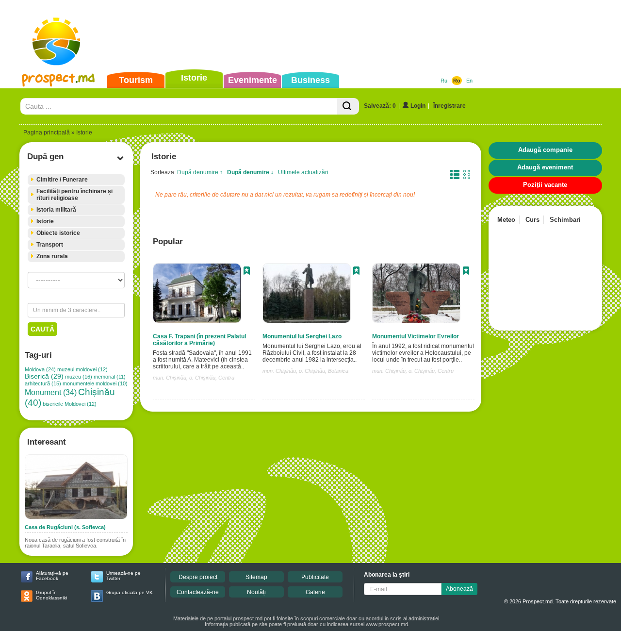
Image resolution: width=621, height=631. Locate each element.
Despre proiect (198, 577)
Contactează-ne (198, 592)
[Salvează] (247, 272)
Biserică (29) (44, 376)
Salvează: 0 (380, 105)
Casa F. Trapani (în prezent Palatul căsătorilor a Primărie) (199, 340)
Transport (49, 244)
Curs (532, 219)
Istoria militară (56, 209)
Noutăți (256, 592)
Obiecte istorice (58, 233)
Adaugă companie (545, 149)
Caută (42, 329)
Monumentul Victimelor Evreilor (415, 336)
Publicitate (315, 577)
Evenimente (252, 80)
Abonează (459, 588)
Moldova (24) (40, 369)
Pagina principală (46, 132)
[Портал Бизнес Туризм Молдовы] (58, 51)
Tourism (136, 80)
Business (310, 80)
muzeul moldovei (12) (82, 369)
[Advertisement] (295, 36)
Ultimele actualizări (303, 172)
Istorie (194, 78)
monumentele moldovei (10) (95, 383)
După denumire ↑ (200, 172)
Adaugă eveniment (545, 167)
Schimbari (565, 219)
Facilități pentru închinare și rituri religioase (74, 194)
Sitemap (256, 577)
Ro (456, 80)
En (469, 80)
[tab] (76, 179)
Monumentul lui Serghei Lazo (302, 336)
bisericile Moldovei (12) (70, 404)
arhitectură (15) (43, 383)
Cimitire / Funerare (62, 179)
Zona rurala (52, 256)
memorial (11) (110, 377)
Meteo (506, 219)
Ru (444, 80)
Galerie (315, 592)
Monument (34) (51, 392)
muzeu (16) (78, 377)
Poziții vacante (545, 184)
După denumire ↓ (250, 172)
